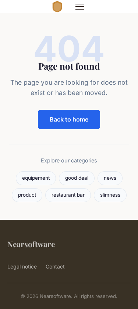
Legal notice (22, 266)
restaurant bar (68, 195)
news (110, 178)
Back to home (69, 119)
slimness (110, 195)
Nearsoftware (31, 244)
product (27, 195)
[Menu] (79, 7)
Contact (55, 266)
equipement (36, 178)
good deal (76, 178)
